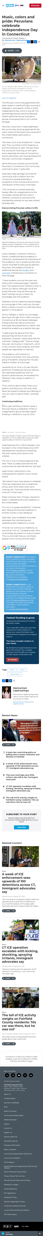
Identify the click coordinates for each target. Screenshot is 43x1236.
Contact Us (8, 1128)
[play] (3, 1233)
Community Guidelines (12, 1158)
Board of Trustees (10, 1111)
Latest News (15, 674)
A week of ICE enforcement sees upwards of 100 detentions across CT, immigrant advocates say (22, 766)
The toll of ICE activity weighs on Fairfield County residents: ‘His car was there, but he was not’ (22, 800)
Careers (6, 1124)
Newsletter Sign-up (11, 1141)
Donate (36, 5)
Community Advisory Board (13, 1115)
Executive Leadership (11, 1103)
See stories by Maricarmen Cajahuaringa (23, 703)
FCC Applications (10, 1193)
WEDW (16, 1086)
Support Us (8, 1132)
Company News (9, 1098)
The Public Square (10, 1214)
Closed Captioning (10, 1189)
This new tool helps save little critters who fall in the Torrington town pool (22, 777)
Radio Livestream (10, 1149)
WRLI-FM (24, 1088)
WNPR (14, 1088)
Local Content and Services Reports (16, 1210)
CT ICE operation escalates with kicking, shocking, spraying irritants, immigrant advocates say (23, 788)
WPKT (18, 1088)
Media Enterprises (10, 1120)
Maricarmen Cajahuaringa (16, 40)
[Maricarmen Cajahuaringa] (6, 692)
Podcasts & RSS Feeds (12, 1145)
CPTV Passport (9, 1162)
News (12, 670)
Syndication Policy (10, 1197)
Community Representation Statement (18, 1154)
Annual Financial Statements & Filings (17, 1180)
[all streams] (40, 1233)
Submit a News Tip (10, 1137)
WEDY (21, 1086)
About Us (7, 1094)
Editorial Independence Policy (14, 1202)
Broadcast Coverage (11, 1185)
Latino (22, 670)
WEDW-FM (7, 1088)
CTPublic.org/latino (17, 570)
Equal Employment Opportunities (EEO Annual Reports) (20, 1167)
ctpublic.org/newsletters (18, 579)
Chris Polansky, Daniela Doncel (12, 1034)
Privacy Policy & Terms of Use (14, 1176)
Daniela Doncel (7, 896)
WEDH (6, 1086)
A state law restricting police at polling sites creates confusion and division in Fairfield (22, 754)
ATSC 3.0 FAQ (20, 1090)
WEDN (11, 1086)
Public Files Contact (9, 1090)
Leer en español (9, 98)
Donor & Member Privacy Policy (15, 1172)
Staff (5, 1107)
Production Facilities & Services (15, 1206)
